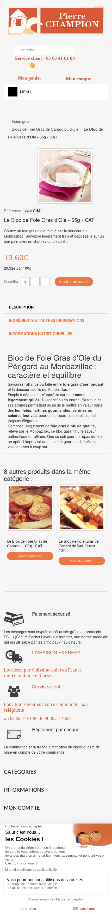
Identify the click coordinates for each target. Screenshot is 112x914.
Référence (12, 210)
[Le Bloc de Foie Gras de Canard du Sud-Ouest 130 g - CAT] (82, 507)
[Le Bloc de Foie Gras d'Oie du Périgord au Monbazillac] (65, 176)
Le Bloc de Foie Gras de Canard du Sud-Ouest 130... (79, 546)
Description (21, 307)
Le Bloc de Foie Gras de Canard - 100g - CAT (27, 543)
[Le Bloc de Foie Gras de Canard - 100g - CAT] (30, 507)
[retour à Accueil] (13, 113)
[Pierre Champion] (56, 21)
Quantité (11, 281)
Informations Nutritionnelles (40, 333)
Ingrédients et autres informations (46, 320)
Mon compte (22, 807)
